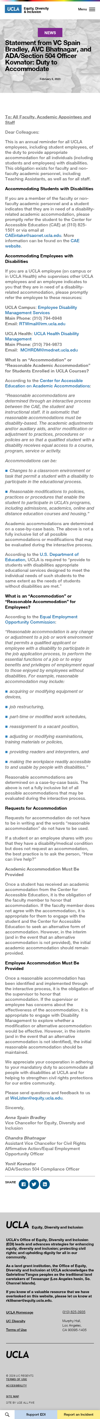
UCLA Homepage (19, 1312)
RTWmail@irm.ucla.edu (42, 323)
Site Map (12, 1396)
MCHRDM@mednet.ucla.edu (49, 349)
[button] (84, 9)
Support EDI (36, 1414)
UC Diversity (15, 1321)
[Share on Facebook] (23, 1184)
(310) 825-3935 (73, 1312)
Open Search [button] (7, 1414)
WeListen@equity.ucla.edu (36, 1097)
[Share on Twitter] (34, 1184)
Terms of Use (16, 1330)
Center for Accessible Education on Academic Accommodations (47, 383)
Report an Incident (78, 1414)
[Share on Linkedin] (45, 1184)
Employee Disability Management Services (41, 310)
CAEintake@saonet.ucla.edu (33, 235)
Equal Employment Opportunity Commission (41, 619)
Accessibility (16, 1385)
